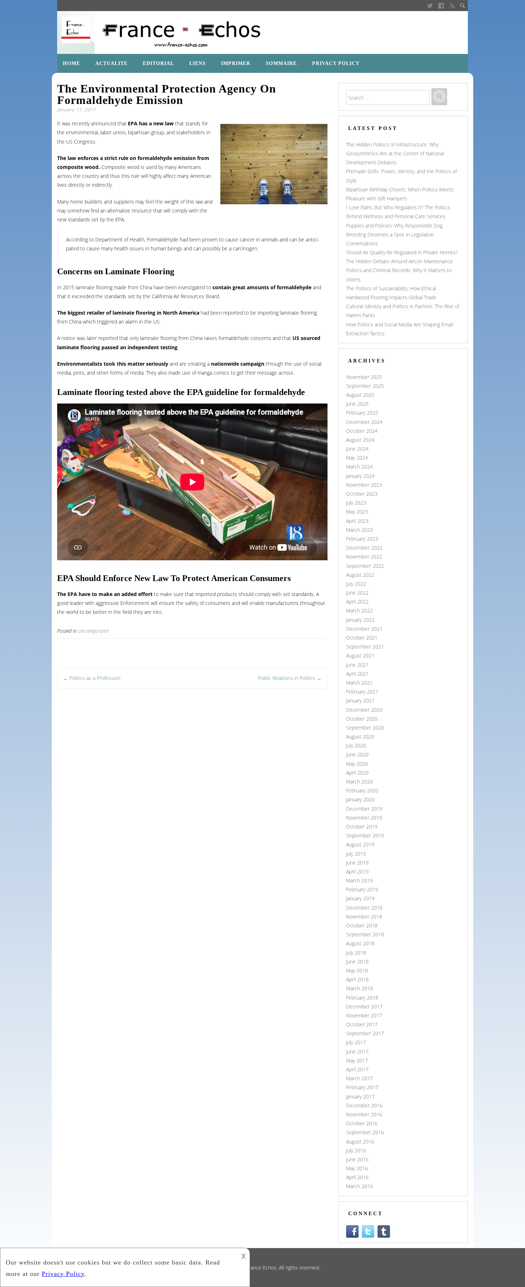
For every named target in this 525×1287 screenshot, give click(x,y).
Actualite (111, 63)
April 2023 (357, 520)
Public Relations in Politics (289, 678)
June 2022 (357, 592)
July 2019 (356, 853)
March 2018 (359, 988)
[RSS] (452, 5)
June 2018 (357, 961)
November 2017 (364, 1015)
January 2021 (360, 700)
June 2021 (357, 664)
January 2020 (360, 799)
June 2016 (357, 1159)
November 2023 (364, 484)
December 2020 (364, 709)
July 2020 (356, 745)
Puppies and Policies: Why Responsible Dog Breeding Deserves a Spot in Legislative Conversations (394, 234)
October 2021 (362, 637)
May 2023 (357, 511)
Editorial (158, 63)
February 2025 (362, 412)
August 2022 (360, 574)
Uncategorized (93, 630)
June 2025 (357, 403)
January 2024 (360, 475)
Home (71, 63)
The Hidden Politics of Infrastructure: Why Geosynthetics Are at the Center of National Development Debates (395, 153)
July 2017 (356, 1042)
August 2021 (360, 655)
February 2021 (362, 691)
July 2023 (356, 502)
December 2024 (364, 422)
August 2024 (360, 439)
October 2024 (362, 430)
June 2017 (357, 1051)
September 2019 (365, 835)
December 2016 (364, 1105)
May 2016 (357, 1168)
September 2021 (365, 646)
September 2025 (365, 385)
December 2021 (364, 628)
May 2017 (357, 1060)
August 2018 (360, 943)
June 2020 (357, 754)
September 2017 (365, 1033)
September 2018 (365, 934)
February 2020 (362, 790)
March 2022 (359, 610)
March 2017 (359, 1078)
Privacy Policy (336, 63)
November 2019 (364, 817)
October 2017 (362, 1024)
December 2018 (364, 907)
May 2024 (357, 457)
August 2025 (360, 394)
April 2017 (357, 1069)
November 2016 (364, 1114)
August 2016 (360, 1141)
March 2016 (359, 1186)
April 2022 (357, 601)
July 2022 (356, 583)
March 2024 (359, 466)
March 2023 (359, 529)
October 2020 (362, 718)
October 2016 (362, 1123)
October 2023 (362, 493)
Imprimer (235, 63)
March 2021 (359, 682)
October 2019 (362, 826)
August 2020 (360, 736)
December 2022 (364, 547)
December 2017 (364, 1006)
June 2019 (357, 862)
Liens (197, 63)
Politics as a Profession (91, 678)
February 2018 (362, 997)
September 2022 (365, 565)
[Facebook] (440, 5)
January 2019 (360, 898)
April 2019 (357, 871)
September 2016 (365, 1132)
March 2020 (359, 781)
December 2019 (364, 808)
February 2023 (362, 538)
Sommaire (281, 63)
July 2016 (356, 1150)
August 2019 (360, 844)
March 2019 (359, 880)
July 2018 (356, 952)
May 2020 (357, 763)
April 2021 (357, 673)
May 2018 (357, 970)
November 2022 (364, 556)
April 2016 (357, 1177)
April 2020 (357, 772)
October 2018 (362, 925)
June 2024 (357, 448)
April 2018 (357, 979)
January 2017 (360, 1096)
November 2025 (364, 377)
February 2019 (362, 889)
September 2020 (365, 727)
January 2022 (360, 619)
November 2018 (364, 916)
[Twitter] (429, 5)
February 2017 (362, 1087)
